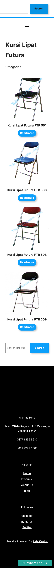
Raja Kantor (40, 541)
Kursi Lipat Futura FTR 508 (27, 255)
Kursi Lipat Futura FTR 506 (27, 190)
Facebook (27, 515)
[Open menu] (27, 25)
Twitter (27, 527)
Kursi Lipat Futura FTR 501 (27, 125)
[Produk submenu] (32, 479)
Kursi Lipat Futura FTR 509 (27, 319)
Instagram (27, 521)
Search (39, 8)
